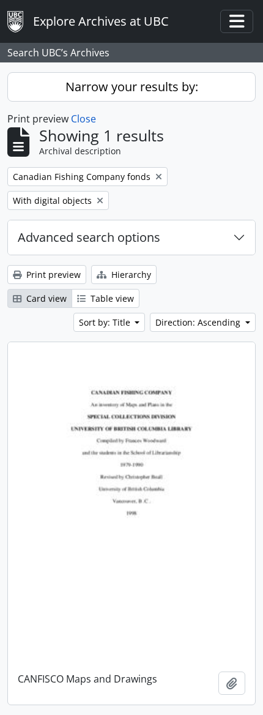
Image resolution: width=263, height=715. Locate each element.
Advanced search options (89, 237)
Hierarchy (130, 274)
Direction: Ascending (199, 322)
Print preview (52, 274)
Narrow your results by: (131, 86)
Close (83, 118)
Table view (111, 298)
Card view (45, 298)
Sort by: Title (106, 322)
